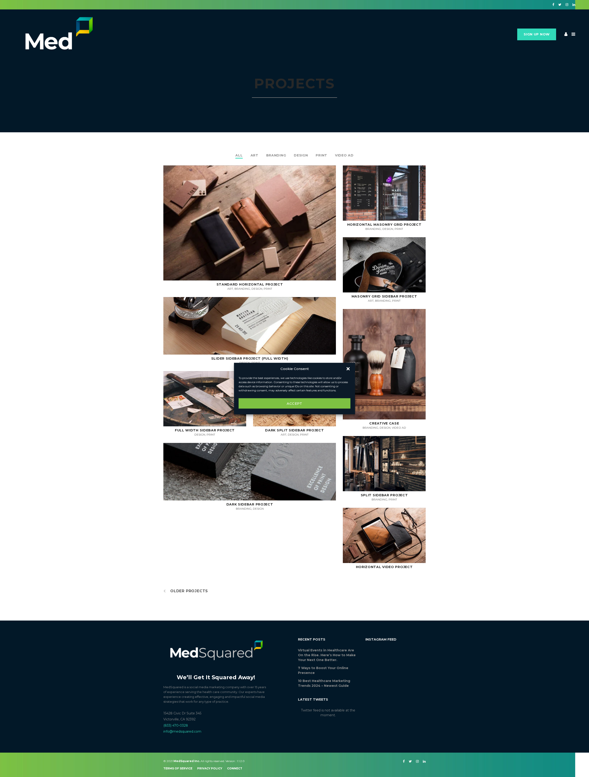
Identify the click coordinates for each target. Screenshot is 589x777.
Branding (276, 155)
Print (321, 155)
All (239, 155)
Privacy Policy (209, 768)
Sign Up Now (537, 34)
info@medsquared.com (182, 731)
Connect (234, 768)
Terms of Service (177, 768)
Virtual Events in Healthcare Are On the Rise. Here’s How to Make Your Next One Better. (327, 655)
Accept (294, 403)
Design (301, 155)
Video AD (344, 155)
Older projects (189, 591)
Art (254, 155)
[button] (348, 369)
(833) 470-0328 (175, 725)
